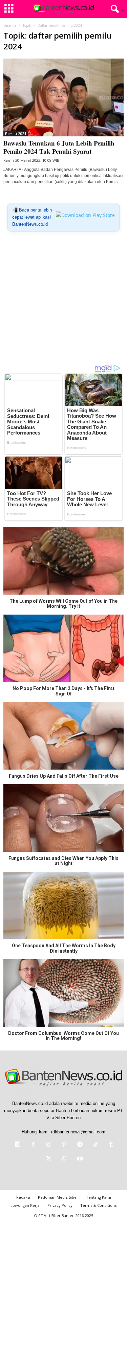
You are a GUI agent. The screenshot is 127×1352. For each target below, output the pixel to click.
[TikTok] (95, 1145)
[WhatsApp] (64, 1159)
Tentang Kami (98, 1197)
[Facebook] (33, 1145)
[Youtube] (79, 1159)
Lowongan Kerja (25, 1205)
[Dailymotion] (17, 1145)
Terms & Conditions (98, 1205)
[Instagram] (49, 1145)
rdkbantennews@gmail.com (78, 1131)
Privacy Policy (59, 1205)
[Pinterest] (64, 1145)
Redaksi (23, 1197)
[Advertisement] (63, 300)
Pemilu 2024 (15, 133)
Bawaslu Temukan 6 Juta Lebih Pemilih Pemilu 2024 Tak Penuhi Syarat (58, 147)
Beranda (9, 25)
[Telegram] (80, 1145)
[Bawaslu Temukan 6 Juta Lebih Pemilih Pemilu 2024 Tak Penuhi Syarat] (63, 97)
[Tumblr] (110, 1145)
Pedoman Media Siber (58, 1197)
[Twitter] (49, 1159)
